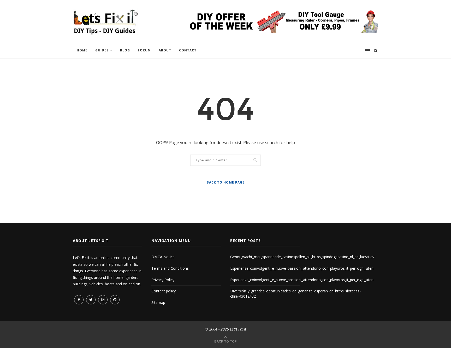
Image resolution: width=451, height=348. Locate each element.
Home (82, 50)
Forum (144, 50)
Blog (125, 50)
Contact (188, 50)
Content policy (163, 290)
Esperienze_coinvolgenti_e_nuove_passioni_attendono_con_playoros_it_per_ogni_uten (301, 268)
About (165, 50)
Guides (102, 50)
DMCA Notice (163, 256)
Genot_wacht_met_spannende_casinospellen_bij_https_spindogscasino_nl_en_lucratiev (302, 256)
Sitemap (158, 302)
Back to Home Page (226, 182)
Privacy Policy (162, 279)
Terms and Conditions (170, 268)
